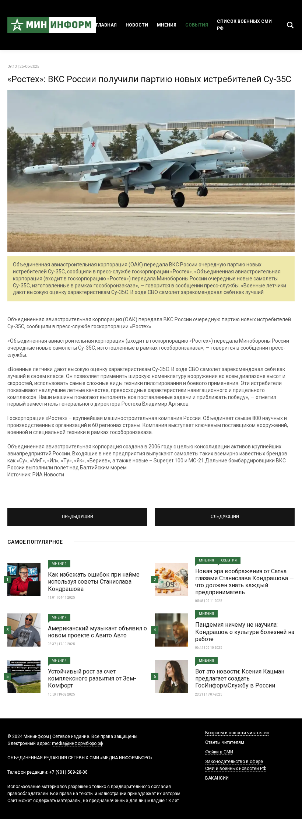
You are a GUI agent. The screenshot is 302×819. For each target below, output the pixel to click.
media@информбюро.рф (77, 743)
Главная (106, 25)
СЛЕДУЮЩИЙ (224, 513)
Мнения (166, 25)
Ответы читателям (224, 742)
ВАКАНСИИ (217, 778)
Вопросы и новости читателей (237, 732)
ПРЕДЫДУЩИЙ (77, 513)
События (196, 25)
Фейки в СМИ (219, 752)
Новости (137, 25)
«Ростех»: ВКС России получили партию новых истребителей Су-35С (149, 79)
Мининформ (51, 25)
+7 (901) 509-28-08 (68, 772)
